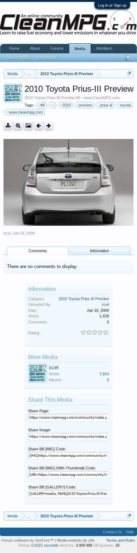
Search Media (18, 57)
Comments (37, 251)
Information (99, 251)
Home (14, 48)
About (35, 48)
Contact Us (112, 532)
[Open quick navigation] (129, 73)
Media (79, 49)
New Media (46, 57)
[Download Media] (8, 125)
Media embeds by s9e (75, 540)
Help (129, 532)
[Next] (48, 125)
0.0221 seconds (45, 545)
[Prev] (38, 125)
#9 (42, 105)
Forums (57, 48)
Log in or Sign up (112, 5)
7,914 (104, 374)
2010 (66, 105)
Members (104, 48)
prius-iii (106, 105)
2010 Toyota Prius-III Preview (84, 299)
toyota (125, 105)
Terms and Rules (120, 540)
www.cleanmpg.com (26, 112)
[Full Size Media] (18, 125)
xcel (7, 233)
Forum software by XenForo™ (28, 540)
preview (85, 105)
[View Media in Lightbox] (28, 125)
